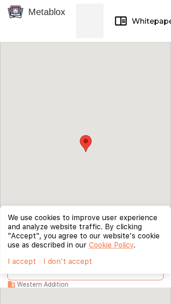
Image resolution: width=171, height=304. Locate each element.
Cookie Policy (111, 245)
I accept (22, 261)
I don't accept (67, 261)
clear (93, 20)
